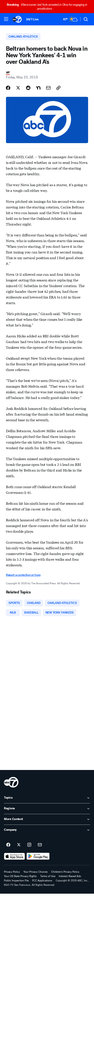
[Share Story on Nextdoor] (38, 88)
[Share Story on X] (18, 88)
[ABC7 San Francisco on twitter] (18, 845)
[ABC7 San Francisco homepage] (17, 19)
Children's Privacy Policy (65, 871)
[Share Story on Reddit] (28, 88)
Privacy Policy (12, 871)
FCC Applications (42, 880)
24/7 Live (32, 19)
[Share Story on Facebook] (8, 88)
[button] (6, 19)
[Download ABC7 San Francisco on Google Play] (38, 856)
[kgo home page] (11, 782)
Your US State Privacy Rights (20, 876)
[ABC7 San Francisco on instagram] (29, 845)
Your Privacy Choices (35, 871)
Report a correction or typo (23, 575)
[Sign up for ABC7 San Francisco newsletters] (39, 845)
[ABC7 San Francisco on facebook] (8, 845)
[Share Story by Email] (48, 88)
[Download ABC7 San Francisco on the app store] (14, 856)
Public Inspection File (16, 880)
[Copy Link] (58, 88)
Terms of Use (47, 876)
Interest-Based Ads (70, 876)
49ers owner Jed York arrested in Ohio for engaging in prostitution (47, 7)
